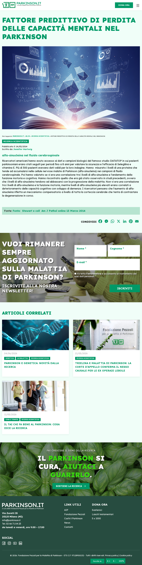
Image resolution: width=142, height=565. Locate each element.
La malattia (22, 358)
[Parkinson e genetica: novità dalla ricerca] (35, 335)
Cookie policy (126, 555)
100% (121, 561)
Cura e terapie (12, 419)
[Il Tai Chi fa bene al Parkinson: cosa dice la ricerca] (35, 396)
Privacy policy (111, 555)
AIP (66, 510)
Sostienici (97, 510)
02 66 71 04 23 (13, 523)
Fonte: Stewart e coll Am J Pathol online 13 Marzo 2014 (49, 210)
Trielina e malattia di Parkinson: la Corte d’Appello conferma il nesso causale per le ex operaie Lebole (103, 367)
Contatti (68, 527)
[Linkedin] (20, 544)
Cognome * (117, 248)
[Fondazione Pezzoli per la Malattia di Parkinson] (29, 4)
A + (108, 561)
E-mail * (82, 262)
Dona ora (124, 5)
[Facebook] (4, 544)
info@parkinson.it (11, 520)
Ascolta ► (97, 561)
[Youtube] (15, 544)
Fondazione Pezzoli (74, 514)
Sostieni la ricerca (69, 486)
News (67, 522)
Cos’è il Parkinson (73, 518)
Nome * (81, 248)
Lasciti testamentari (102, 514)
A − (114, 561)
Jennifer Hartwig (22, 149)
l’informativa (93, 273)
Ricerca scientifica (15, 141)
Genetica (10, 358)
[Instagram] (9, 544)
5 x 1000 (96, 518)
